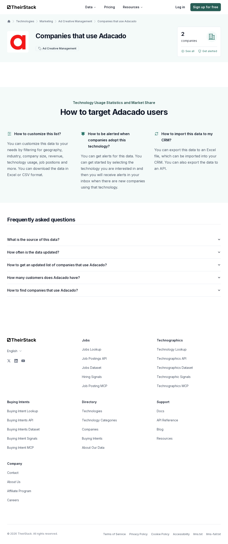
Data (89, 7)
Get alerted (209, 51)
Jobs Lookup (91, 349)
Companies (90, 429)
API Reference (167, 420)
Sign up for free (205, 7)
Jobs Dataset (91, 367)
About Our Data (93, 447)
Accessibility (181, 534)
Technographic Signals (174, 377)
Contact (12, 473)
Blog (160, 429)
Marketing (46, 21)
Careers (13, 500)
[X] (9, 361)
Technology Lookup (172, 349)
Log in (180, 7)
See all (189, 51)
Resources (131, 7)
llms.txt (198, 534)
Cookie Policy (160, 534)
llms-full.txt (213, 534)
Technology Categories (99, 420)
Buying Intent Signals (22, 438)
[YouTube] (23, 361)
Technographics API (171, 358)
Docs (160, 411)
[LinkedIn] (16, 361)
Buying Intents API (20, 420)
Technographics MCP (173, 386)
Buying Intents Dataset (23, 429)
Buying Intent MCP (20, 447)
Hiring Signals (92, 377)
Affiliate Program (19, 491)
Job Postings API (94, 358)
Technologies (25, 21)
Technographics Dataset (175, 367)
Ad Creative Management (75, 21)
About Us (13, 482)
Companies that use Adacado (117, 21)
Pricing (109, 7)
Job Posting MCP (94, 386)
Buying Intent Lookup (22, 411)
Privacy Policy (138, 534)
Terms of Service (114, 534)
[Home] (9, 21)
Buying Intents (92, 438)
